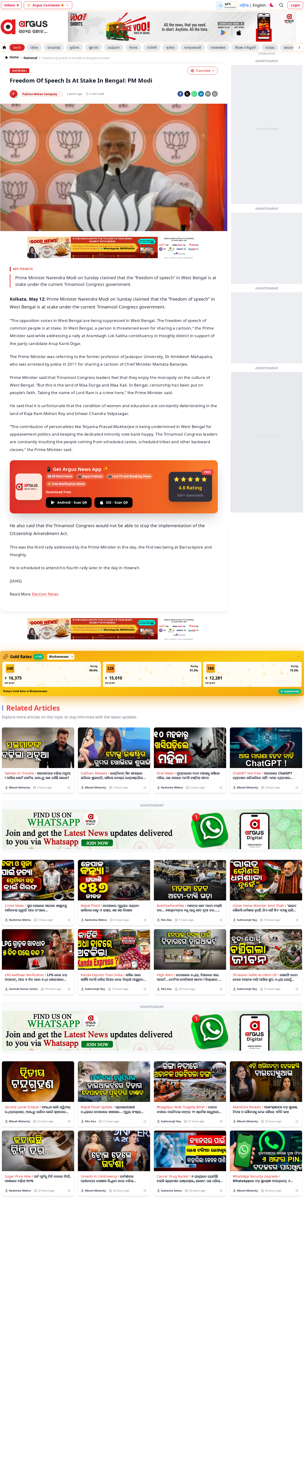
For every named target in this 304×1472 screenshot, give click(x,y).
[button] (51, 674)
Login (295, 5)
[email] (208, 94)
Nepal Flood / (91, 905)
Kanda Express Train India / (103, 975)
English (259, 5)
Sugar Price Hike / (19, 1176)
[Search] (281, 5)
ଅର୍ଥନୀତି (152, 47)
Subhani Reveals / (95, 773)
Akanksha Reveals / (248, 1107)
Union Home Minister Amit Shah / (259, 905)
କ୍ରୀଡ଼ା (170, 47)
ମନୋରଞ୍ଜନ (218, 47)
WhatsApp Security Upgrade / (256, 1176)
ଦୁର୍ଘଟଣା (74, 47)
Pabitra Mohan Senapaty (39, 94)
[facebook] (180, 94)
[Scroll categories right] (299, 47)
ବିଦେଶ (133, 47)
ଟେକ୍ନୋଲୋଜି (192, 47)
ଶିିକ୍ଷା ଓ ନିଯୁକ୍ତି (245, 47)
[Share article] (68, 787)
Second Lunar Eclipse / (23, 1107)
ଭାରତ (17, 47)
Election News (45, 594)
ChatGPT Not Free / (248, 773)
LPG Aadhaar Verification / (25, 975)
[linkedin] (201, 94)
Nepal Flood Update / (97, 1107)
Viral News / (166, 773)
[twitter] (187, 94)
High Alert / (166, 975)
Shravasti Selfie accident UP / (256, 975)
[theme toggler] (271, 5)
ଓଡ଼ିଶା (34, 47)
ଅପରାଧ (270, 47)
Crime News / (15, 905)
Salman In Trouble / (20, 773)
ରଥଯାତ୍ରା (54, 47)
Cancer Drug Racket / (173, 1176)
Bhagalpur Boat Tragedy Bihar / (182, 1107)
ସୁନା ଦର (93, 47)
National (30, 58)
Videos (9, 5)
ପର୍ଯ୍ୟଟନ (114, 47)
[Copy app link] (215, 94)
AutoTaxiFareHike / (171, 905)
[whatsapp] (194, 94)
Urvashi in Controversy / (100, 1176)
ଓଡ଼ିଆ (244, 5)
